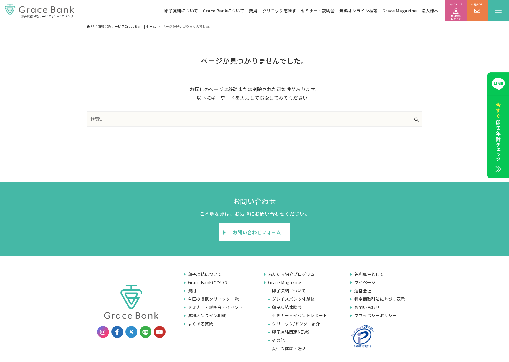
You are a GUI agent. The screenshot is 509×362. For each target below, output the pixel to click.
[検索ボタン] (416, 119)
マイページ (365, 282)
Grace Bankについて (223, 10)
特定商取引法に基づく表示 (379, 299)
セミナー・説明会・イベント (215, 307)
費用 (253, 10)
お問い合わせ (367, 307)
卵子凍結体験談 (287, 307)
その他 (278, 340)
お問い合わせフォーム (257, 232)
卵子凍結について (181, 10)
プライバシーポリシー (375, 315)
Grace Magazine (399, 10)
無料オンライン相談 (358, 10)
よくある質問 (200, 324)
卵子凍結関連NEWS (290, 332)
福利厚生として (369, 274)
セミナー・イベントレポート (299, 315)
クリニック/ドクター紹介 (296, 324)
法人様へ (429, 10)
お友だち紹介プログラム (291, 274)
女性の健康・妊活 (289, 348)
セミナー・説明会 (318, 10)
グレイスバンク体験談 (293, 299)
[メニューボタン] (498, 10)
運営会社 (362, 291)
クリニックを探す (279, 10)
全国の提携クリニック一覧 (213, 299)
